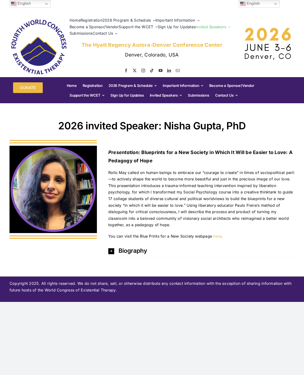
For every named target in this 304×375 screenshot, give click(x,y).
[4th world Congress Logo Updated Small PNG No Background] (39, 19)
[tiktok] (152, 70)
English (24, 3)
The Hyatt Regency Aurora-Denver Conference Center (151, 45)
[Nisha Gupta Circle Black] (53, 147)
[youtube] (160, 70)
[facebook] (126, 70)
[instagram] (143, 70)
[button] (201, 250)
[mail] (178, 70)
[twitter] (135, 70)
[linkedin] (169, 70)
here (217, 236)
